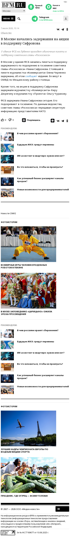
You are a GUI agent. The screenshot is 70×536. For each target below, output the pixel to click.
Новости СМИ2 (8, 213)
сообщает (31, 76)
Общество (6, 32)
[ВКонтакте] (58, 29)
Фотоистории (9, 222)
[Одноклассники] (67, 29)
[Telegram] (63, 29)
